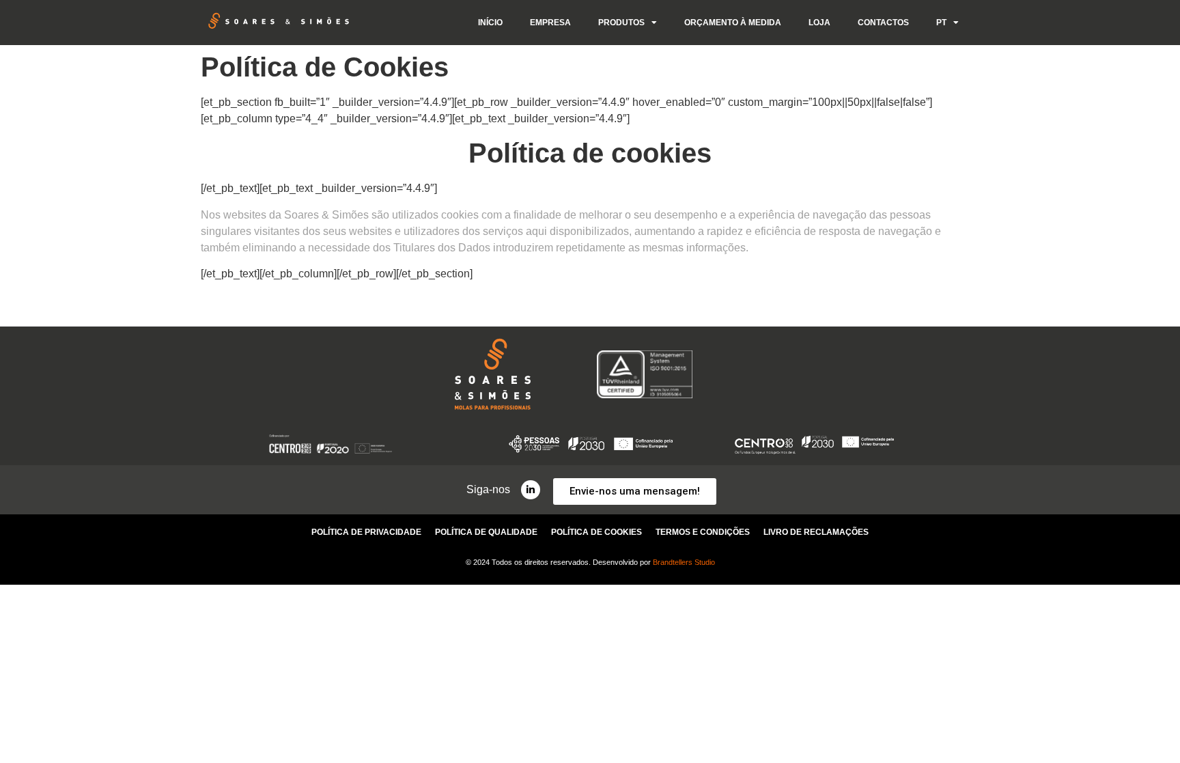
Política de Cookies (596, 532)
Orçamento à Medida (732, 22)
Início (490, 22)
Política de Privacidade (366, 532)
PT (941, 22)
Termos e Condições (703, 532)
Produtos (621, 22)
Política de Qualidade (486, 532)
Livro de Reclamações (816, 532)
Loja (819, 22)
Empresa (550, 22)
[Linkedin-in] (530, 489)
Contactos (883, 22)
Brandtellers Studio (684, 562)
